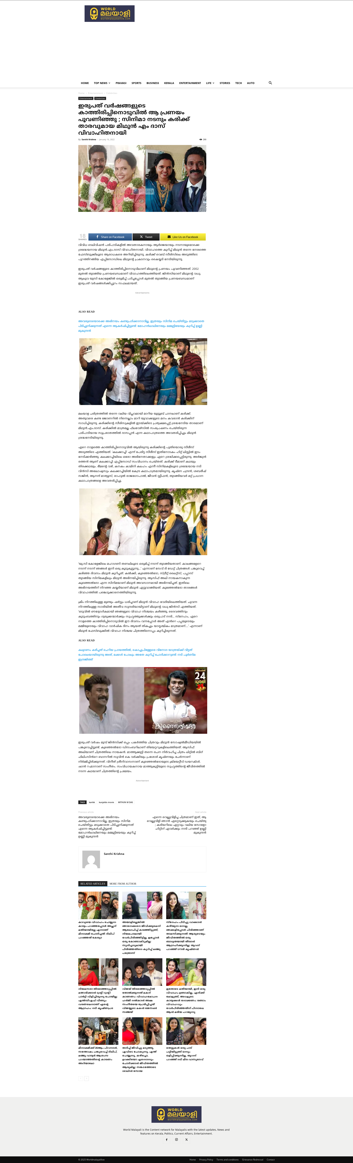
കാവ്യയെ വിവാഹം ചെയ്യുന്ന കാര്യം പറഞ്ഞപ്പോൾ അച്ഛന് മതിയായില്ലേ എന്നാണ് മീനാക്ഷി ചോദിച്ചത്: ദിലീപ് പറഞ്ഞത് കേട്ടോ (97, 930)
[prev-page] (80, 1078)
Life (208, 83)
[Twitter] (186, 1140)
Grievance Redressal (252, 1159)
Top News (100, 83)
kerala (169, 83)
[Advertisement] (208, 13)
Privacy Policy (206, 1159)
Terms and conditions (228, 1159)
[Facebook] (166, 1140)
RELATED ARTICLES (93, 884)
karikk (92, 802)
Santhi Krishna (89, 139)
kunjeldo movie (106, 802)
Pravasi (121, 83)
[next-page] (86, 1078)
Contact (271, 1159)
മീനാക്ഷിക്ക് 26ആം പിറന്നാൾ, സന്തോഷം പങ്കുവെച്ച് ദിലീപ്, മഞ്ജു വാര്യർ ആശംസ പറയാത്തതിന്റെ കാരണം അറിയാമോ (98, 1056)
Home (85, 83)
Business (153, 83)
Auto (250, 83)
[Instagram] (176, 1140)
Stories (225, 83)
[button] (270, 83)
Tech (238, 83)
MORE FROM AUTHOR (123, 884)
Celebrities (100, 98)
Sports (136, 83)
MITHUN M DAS (125, 802)
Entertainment (190, 83)
